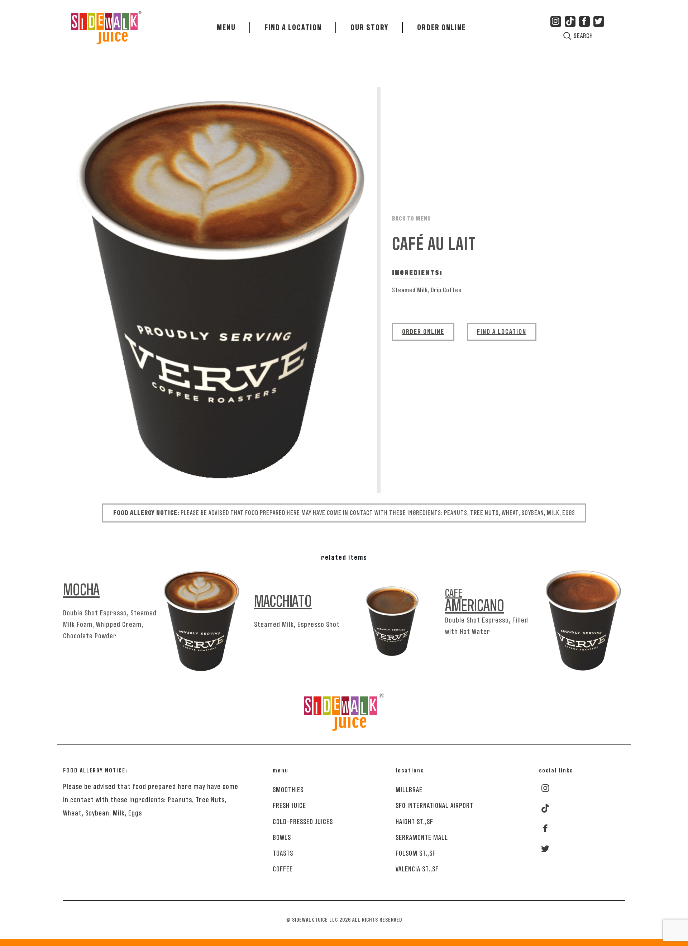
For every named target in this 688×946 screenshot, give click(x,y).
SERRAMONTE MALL (422, 837)
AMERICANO (474, 600)
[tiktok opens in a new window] (545, 808)
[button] (441, 27)
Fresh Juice (289, 805)
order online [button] (423, 331)
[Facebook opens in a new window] (545, 828)
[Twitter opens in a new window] (545, 849)
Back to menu (411, 219)
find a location (501, 331)
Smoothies (288, 790)
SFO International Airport (434, 805)
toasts (283, 853)
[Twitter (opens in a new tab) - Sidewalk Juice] (598, 21)
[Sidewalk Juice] (106, 23)
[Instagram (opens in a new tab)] (555, 21)
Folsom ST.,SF (416, 853)
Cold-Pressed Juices (303, 822)
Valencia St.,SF (417, 869)
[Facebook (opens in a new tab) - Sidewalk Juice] (584, 21)
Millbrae (409, 790)
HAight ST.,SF (414, 822)
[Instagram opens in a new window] (545, 788)
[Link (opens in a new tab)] (570, 21)
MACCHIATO (283, 602)
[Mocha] (220, 290)
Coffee (283, 869)
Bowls (282, 837)
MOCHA (81, 591)
